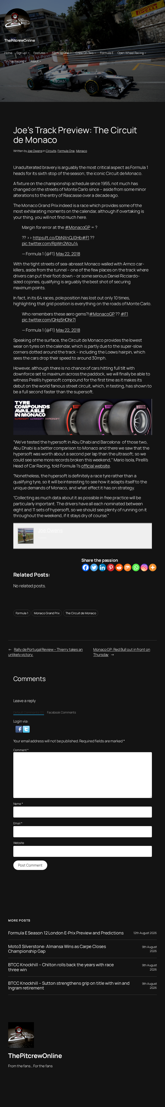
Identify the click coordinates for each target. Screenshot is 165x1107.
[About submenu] (40, 61)
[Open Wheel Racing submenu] (145, 53)
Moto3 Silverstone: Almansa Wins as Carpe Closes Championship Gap (57, 949)
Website (18, 843)
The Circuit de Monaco (81, 613)
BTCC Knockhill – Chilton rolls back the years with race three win (61, 967)
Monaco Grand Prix (46, 613)
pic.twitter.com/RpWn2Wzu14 (50, 243)
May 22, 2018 (68, 254)
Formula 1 (22, 613)
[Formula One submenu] (71, 53)
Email (17, 823)
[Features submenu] (47, 53)
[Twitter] (94, 567)
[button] (19, 728)
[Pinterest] (111, 567)
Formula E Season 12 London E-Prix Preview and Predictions (65, 933)
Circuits (51, 151)
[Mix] (127, 567)
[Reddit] (119, 567)
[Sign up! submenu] (28, 53)
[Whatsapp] (136, 567)
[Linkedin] (102, 567)
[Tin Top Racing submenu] (25, 61)
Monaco (81, 151)
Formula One (66, 151)
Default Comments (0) (28, 712)
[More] (152, 567)
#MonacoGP (77, 227)
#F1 (85, 237)
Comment (21, 750)
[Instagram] (144, 567)
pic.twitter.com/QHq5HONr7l (49, 320)
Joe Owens (35, 151)
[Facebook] (85, 567)
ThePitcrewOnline (19, 40)
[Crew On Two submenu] (95, 53)
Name (18, 804)
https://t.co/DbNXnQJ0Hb (57, 237)
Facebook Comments (61, 712)
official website (95, 466)
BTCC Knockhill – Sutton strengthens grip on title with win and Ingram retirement (69, 985)
